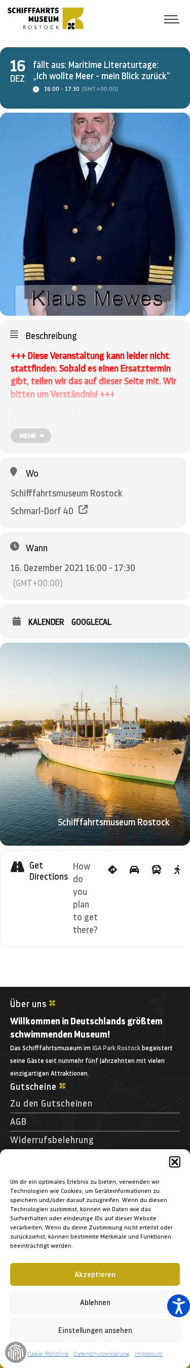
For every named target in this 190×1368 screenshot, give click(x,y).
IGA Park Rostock (116, 1048)
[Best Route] (112, 898)
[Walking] (177, 898)
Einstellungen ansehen (95, 1330)
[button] (175, 1162)
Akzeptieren (95, 1274)
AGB (18, 1121)
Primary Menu (175, 18)
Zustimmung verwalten (15, 1352)
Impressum (149, 1353)
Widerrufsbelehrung (52, 1140)
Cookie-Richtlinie (47, 1353)
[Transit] (156, 898)
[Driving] (134, 898)
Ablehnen (95, 1302)
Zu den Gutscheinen (51, 1103)
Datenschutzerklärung (101, 1353)
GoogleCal (91, 622)
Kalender (46, 622)
